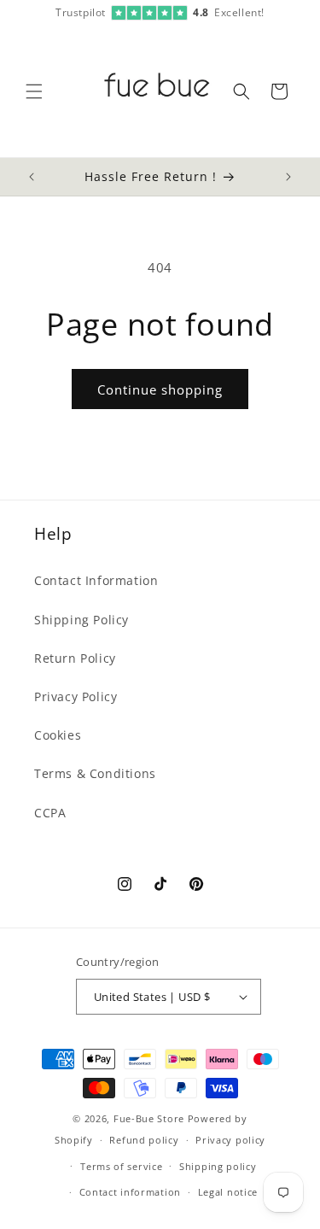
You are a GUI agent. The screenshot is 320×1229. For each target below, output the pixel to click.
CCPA (50, 813)
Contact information (130, 1191)
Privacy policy (230, 1139)
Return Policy (75, 658)
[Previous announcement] (31, 177)
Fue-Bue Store (148, 1118)
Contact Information (96, 580)
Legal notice (228, 1191)
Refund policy (143, 1139)
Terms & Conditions (95, 773)
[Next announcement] (288, 177)
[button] (34, 91)
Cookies (57, 735)
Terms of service (121, 1166)
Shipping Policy (81, 620)
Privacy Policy (75, 696)
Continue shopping (160, 389)
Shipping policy (218, 1166)
